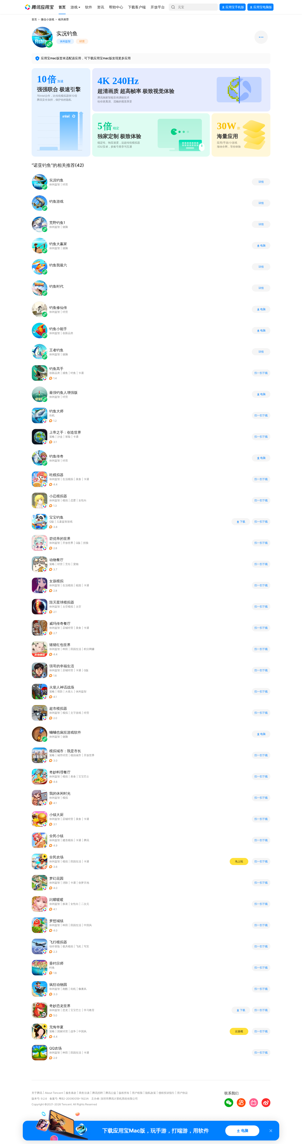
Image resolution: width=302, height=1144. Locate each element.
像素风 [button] (82, 988)
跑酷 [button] (65, 988)
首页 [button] (34, 19)
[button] (39, 7)
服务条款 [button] (71, 1092)
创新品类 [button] (54, 373)
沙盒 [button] (60, 436)
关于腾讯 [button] (37, 1092)
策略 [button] (52, 436)
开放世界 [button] (68, 542)
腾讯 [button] (86, 840)
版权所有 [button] (124, 1092)
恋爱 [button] (73, 500)
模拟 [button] (65, 500)
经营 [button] (60, 564)
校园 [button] (78, 585)
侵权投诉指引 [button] (166, 1092)
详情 (261, 181)
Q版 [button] (78, 542)
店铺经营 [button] (68, 627)
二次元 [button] (85, 904)
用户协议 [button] (182, 1092)
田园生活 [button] (76, 649)
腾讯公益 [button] (110, 1092)
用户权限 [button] (137, 1092)
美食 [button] (78, 479)
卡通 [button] (81, 373)
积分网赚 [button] (89, 649)
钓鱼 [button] (73, 373)
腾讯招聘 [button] (97, 1092)
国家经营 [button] (62, 1031)
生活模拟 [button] (68, 479)
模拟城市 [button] (76, 755)
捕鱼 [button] (65, 373)
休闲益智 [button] (54, 479)
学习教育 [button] (89, 1010)
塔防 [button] (60, 691)
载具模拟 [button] (68, 946)
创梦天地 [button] (83, 882)
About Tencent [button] (54, 1092)
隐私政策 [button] (150, 1092)
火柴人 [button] (69, 691)
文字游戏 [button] (76, 712)
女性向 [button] (82, 500)
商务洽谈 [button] (84, 1092)
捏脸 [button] (85, 542)
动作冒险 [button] (54, 946)
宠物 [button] (75, 564)
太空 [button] (78, 606)
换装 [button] (65, 904)
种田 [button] (65, 649)
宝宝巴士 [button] (83, 776)
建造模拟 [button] (68, 840)
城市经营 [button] (62, 755)
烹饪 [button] (68, 564)
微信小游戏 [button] (47, 19)
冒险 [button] (68, 436)
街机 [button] (52, 415)
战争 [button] (73, 1031)
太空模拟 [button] (68, 606)
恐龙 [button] (65, 1010)
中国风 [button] (88, 925)
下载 (242, 521)
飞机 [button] (78, 946)
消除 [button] (65, 882)
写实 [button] (86, 946)
